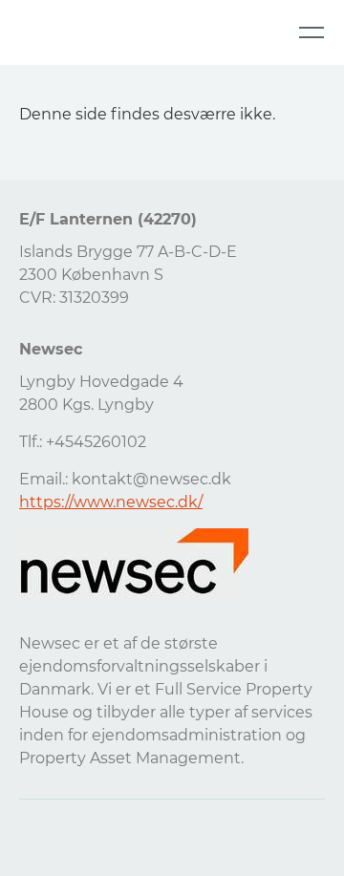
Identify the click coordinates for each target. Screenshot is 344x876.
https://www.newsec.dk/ (111, 502)
